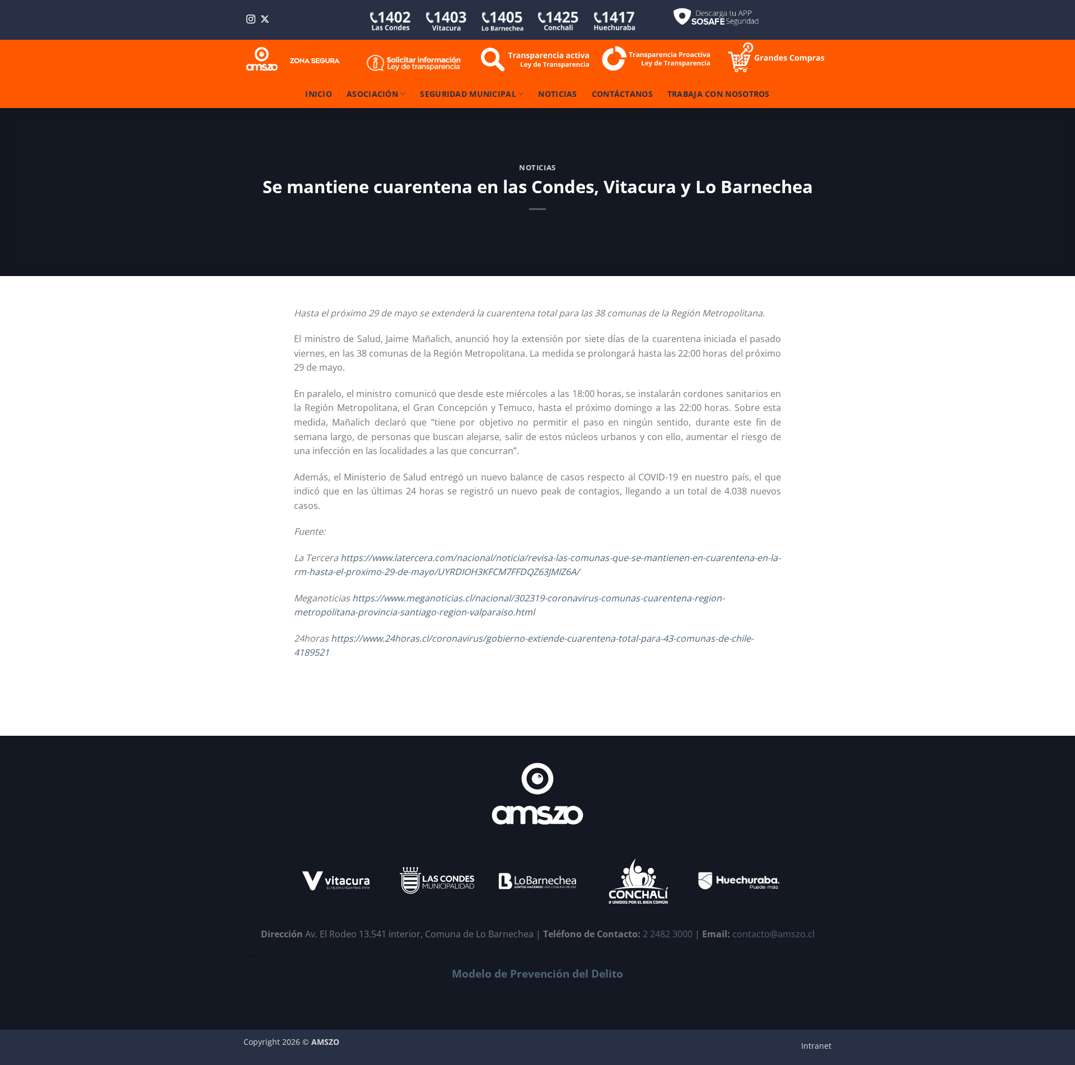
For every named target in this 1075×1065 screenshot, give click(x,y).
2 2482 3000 (668, 934)
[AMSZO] (293, 59)
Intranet (816, 1045)
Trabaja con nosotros (718, 93)
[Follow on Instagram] (250, 20)
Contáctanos (622, 93)
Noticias (557, 93)
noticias (537, 167)
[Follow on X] (264, 20)
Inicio (318, 93)
